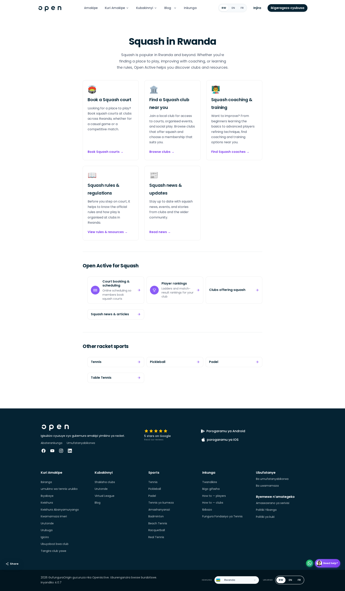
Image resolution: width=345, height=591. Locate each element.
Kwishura (47, 503)
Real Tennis (156, 537)
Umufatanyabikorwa (81, 443)
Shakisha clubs (105, 482)
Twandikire (209, 482)
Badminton (156, 516)
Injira (257, 8)
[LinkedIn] (70, 451)
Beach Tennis (157, 523)
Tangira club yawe (53, 551)
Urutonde (47, 523)
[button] (175, 8)
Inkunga (190, 8)
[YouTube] (52, 451)
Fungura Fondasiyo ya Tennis (222, 516)
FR (242, 8)
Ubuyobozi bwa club (54, 544)
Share (14, 564)
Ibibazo (207, 510)
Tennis (153, 482)
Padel (152, 496)
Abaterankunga (51, 443)
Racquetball (156, 530)
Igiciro (45, 537)
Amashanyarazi (159, 510)
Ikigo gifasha (211, 489)
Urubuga (47, 530)
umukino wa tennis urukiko (59, 489)
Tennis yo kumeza (161, 503)
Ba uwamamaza (267, 486)
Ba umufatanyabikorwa (272, 479)
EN (233, 8)
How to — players (214, 496)
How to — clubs (212, 503)
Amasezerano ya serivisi (272, 503)
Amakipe (91, 8)
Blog (167, 8)
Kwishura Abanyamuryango (60, 510)
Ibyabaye (47, 496)
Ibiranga (46, 482)
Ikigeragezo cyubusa (287, 8)
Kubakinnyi (144, 8)
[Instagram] (61, 451)
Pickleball (154, 489)
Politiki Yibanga (266, 510)
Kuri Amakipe (115, 8)
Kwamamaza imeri (54, 516)
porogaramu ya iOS (223, 439)
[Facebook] (43, 451)
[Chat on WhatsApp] (309, 563)
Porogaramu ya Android (225, 431)
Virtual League (104, 496)
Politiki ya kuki (265, 517)
